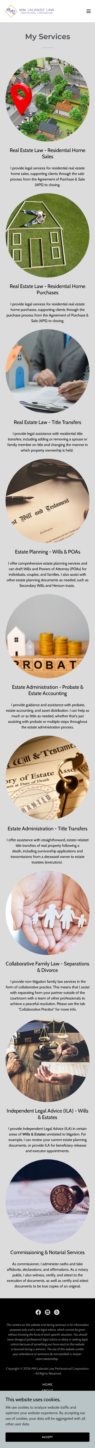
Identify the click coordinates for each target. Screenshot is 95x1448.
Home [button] (47, 1384)
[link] (29, 11)
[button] (88, 11)
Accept (47, 1437)
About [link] (47, 1390)
